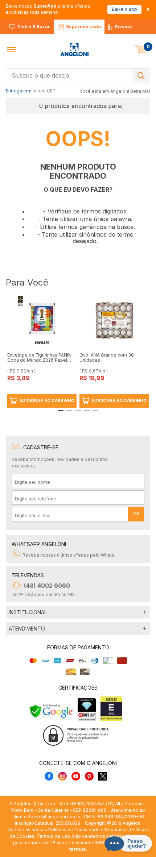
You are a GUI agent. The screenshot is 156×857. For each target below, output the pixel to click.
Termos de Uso (53, 836)
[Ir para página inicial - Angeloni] (74, 49)
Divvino (123, 26)
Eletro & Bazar (33, 26)
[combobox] (78, 75)
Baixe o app (124, 9)
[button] (11, 49)
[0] (141, 49)
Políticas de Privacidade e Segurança (88, 829)
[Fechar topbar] (148, 9)
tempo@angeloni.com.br (55, 816)
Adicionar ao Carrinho (46, 400)
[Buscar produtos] (141, 75)
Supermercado (83, 26)
